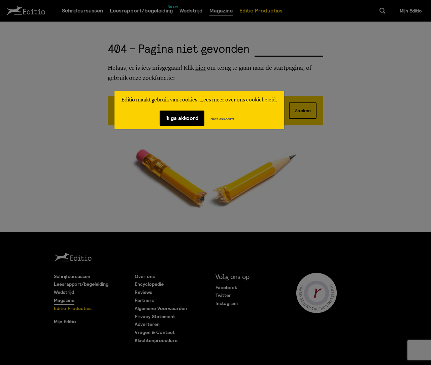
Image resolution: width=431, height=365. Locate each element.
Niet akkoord (222, 119)
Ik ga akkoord (182, 118)
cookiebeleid (261, 100)
